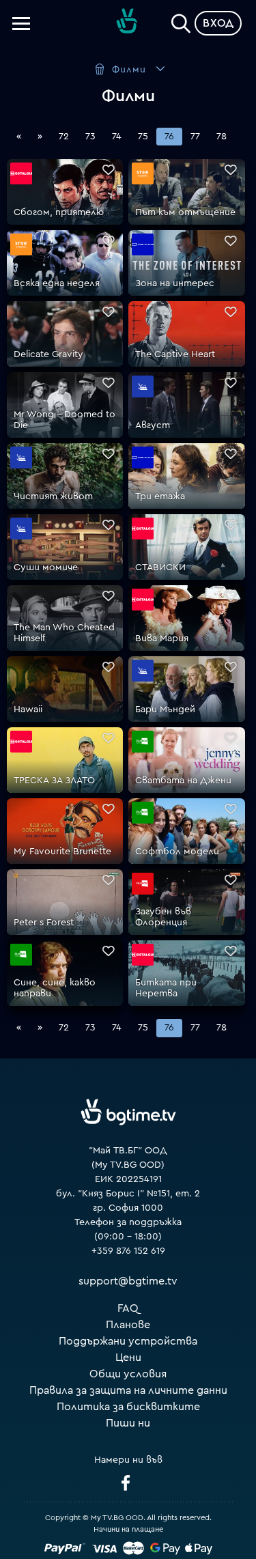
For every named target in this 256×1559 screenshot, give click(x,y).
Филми (129, 69)
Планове (128, 1324)
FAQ (128, 1308)
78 (221, 136)
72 (64, 136)
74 (117, 136)
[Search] (180, 20)
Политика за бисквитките (128, 1406)
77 (195, 136)
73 (90, 136)
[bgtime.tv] (128, 1111)
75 (143, 136)
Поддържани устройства (128, 1341)
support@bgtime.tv (128, 1281)
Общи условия (128, 1373)
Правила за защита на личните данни (128, 1390)
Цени (128, 1357)
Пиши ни (128, 1423)
